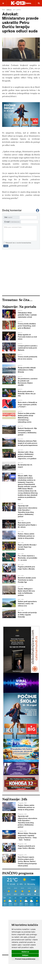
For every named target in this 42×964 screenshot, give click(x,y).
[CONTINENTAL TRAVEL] (21, 750)
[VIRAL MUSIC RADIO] (21, 114)
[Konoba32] (21, 783)
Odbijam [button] (25, 955)
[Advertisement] (21, 272)
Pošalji (6, 246)
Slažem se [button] (25, 952)
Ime (8, 217)
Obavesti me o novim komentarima (18, 243)
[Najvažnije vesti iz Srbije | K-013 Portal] (21, 3)
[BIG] (21, 716)
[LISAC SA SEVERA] (21, 650)
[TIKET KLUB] (21, 768)
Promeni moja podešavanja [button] (25, 959)
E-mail (12, 222)
